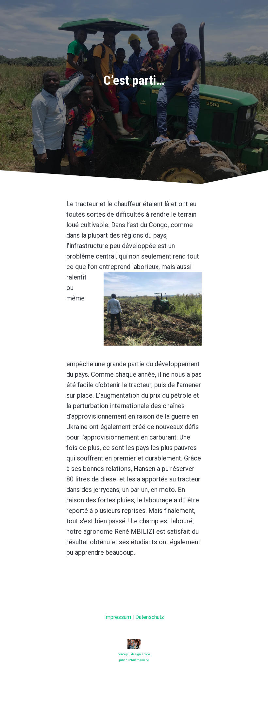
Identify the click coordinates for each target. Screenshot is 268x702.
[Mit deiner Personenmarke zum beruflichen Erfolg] (134, 645)
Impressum (117, 617)
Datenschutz (149, 617)
